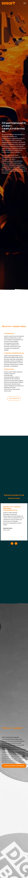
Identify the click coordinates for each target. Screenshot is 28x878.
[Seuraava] (16, 543)
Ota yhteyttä (14, 398)
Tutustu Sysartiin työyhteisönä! (14, 765)
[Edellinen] (12, 543)
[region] (14, 524)
